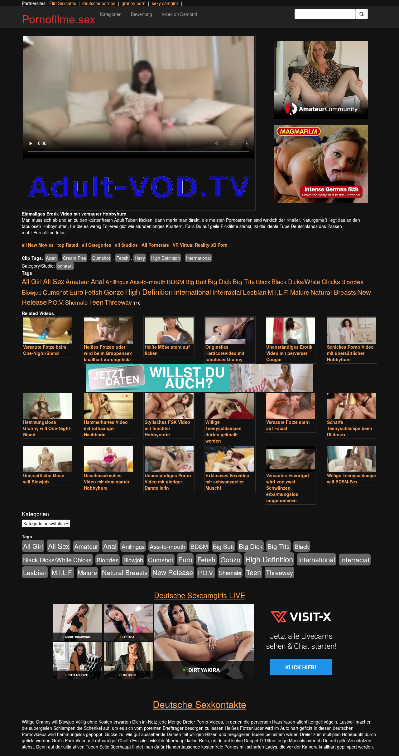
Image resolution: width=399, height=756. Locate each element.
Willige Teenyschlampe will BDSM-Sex (351, 478)
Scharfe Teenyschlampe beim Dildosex (349, 428)
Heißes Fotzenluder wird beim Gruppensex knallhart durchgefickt (108, 353)
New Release (172, 572)
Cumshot (101, 258)
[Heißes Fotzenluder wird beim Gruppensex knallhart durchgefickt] (108, 330)
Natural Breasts (333, 292)
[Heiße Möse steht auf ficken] (169, 330)
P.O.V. (56, 302)
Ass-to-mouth (148, 281)
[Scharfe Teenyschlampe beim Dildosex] (351, 406)
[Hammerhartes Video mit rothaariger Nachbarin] (108, 406)
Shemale (76, 302)
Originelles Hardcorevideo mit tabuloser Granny (224, 353)
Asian (51, 258)
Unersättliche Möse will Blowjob (43, 478)
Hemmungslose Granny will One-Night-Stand (47, 428)
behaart (65, 266)
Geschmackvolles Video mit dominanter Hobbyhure (106, 481)
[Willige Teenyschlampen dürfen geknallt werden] (229, 406)
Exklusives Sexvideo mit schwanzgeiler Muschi (227, 481)
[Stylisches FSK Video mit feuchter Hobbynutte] (169, 406)
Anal (97, 281)
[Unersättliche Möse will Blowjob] (47, 459)
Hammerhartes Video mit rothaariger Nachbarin (106, 428)
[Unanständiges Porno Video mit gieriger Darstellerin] (169, 459)
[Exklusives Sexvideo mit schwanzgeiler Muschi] (229, 459)
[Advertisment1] (321, 80)
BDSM (175, 281)
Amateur (77, 281)
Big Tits (244, 281)
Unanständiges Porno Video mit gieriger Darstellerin (168, 481)
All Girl (32, 281)
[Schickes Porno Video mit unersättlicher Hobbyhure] (351, 330)
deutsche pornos (98, 3)
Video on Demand (179, 14)
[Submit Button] (361, 14)
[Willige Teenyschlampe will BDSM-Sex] (351, 459)
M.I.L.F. (278, 292)
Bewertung (141, 14)
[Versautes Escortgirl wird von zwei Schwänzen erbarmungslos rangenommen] (290, 459)
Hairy (140, 258)
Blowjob (31, 292)
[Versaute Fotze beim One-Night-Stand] (47, 330)
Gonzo (114, 292)
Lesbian (255, 292)
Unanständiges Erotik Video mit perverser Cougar (289, 353)
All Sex (53, 281)
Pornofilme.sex (58, 19)
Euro (76, 292)
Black (263, 281)
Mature (299, 292)
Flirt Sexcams (62, 3)
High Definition (165, 258)
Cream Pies (74, 258)
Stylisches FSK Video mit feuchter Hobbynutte (167, 428)
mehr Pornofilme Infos (43, 232)
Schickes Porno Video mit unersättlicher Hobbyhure (350, 353)
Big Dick (219, 281)
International (198, 258)
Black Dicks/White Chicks (306, 281)
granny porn (134, 3)
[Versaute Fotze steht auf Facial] (290, 406)
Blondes (352, 281)
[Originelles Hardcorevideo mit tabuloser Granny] (229, 330)
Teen (96, 302)
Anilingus (116, 281)
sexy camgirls (165, 3)
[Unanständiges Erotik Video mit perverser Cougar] (290, 330)
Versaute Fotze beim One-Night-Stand (44, 350)
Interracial (227, 292)
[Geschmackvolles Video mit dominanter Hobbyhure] (108, 459)
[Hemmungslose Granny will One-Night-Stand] (47, 406)
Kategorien (111, 14)
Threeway (118, 302)
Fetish (122, 258)
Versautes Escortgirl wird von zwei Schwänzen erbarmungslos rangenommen (287, 487)
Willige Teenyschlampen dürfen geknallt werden (223, 431)
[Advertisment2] (321, 164)
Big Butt (195, 281)
